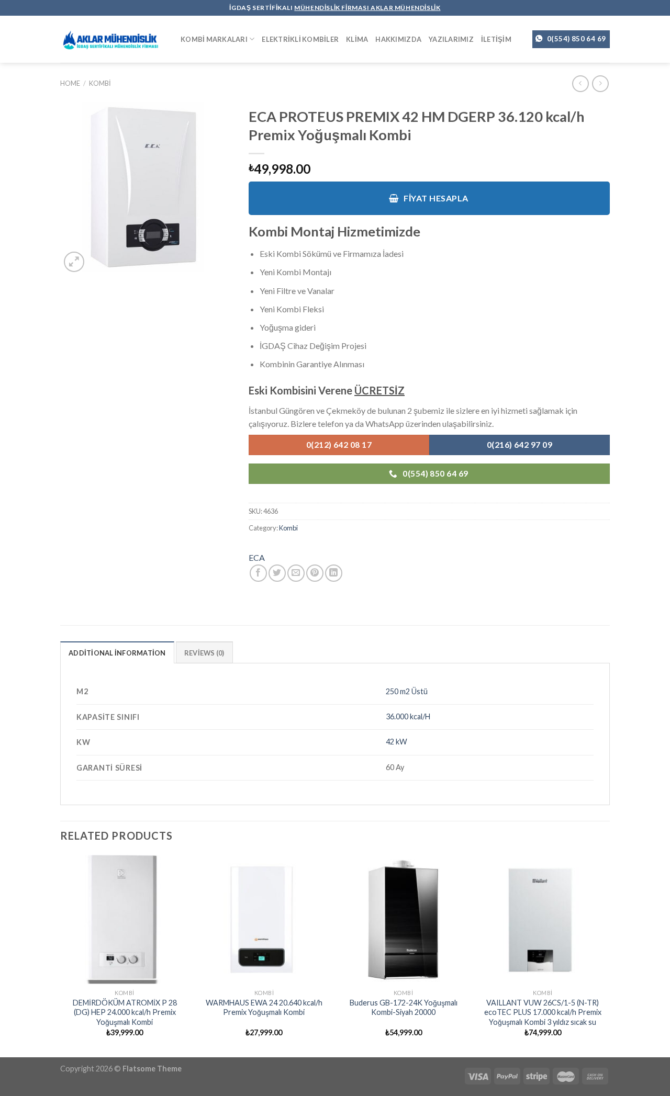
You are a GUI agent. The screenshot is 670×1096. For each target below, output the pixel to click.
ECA (257, 557)
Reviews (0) (204, 653)
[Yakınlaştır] (74, 262)
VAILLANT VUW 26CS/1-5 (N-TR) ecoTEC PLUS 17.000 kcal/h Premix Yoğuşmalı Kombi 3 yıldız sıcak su (542, 1012)
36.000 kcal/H (408, 716)
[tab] (117, 652)
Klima (357, 39)
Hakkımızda (398, 39)
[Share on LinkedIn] (333, 573)
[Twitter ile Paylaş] (277, 573)
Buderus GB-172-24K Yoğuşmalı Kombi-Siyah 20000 (403, 1007)
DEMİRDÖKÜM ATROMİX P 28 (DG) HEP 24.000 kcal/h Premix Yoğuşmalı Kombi (125, 1012)
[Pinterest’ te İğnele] (314, 573)
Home (70, 83)
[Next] (607, 955)
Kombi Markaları (214, 39)
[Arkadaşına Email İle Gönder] (296, 573)
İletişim (496, 39)
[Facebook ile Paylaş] (258, 573)
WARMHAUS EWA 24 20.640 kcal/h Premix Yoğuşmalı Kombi (264, 1007)
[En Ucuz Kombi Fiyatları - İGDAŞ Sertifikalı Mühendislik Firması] (112, 39)
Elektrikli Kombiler (300, 39)
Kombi (100, 83)
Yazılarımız (451, 39)
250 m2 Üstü (407, 691)
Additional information (117, 653)
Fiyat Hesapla (435, 198)
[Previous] (61, 955)
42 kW (396, 741)
